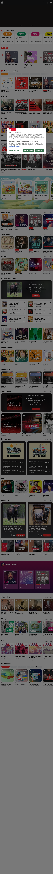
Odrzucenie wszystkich (28, 150)
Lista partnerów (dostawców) (14, 146)
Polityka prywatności (17, 139)
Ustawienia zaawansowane (14, 150)
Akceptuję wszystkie (39, 150)
